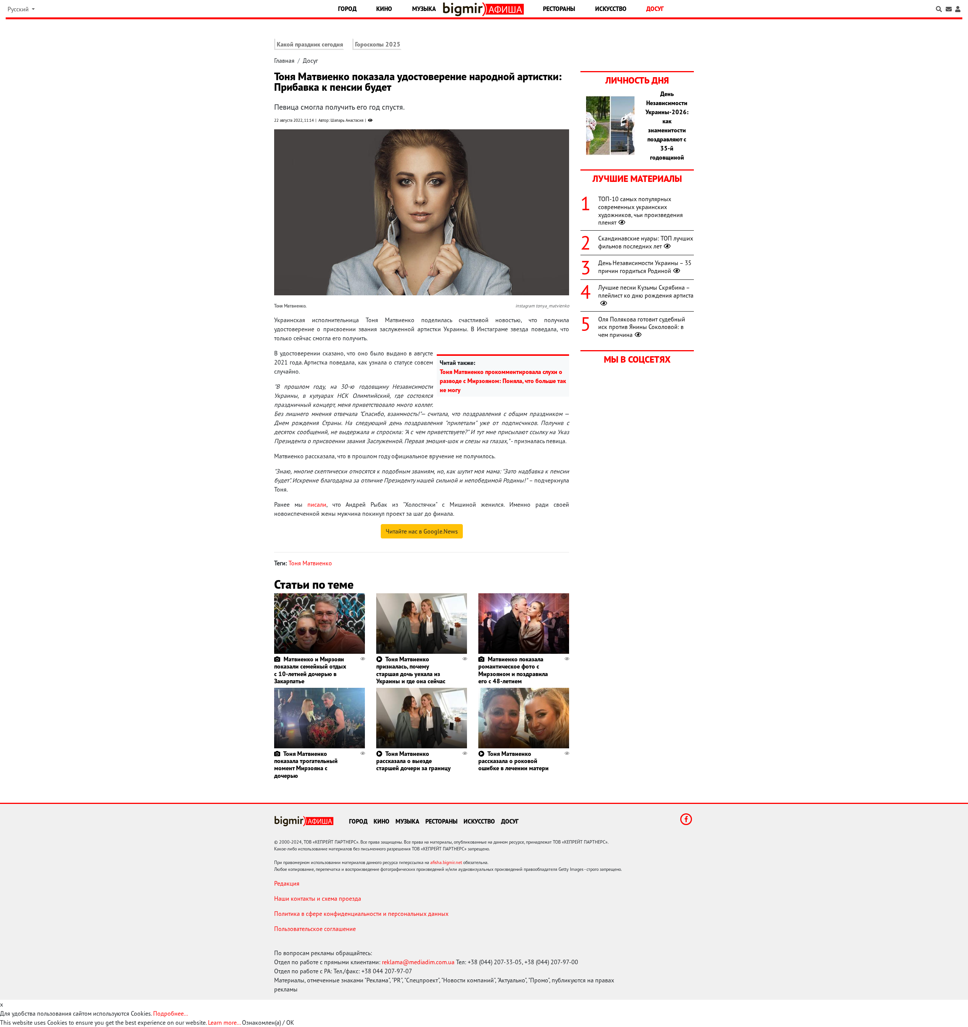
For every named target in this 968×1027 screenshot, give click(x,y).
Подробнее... (170, 1013)
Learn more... (224, 1022)
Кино (384, 8)
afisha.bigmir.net (446, 862)
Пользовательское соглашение (315, 928)
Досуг (655, 8)
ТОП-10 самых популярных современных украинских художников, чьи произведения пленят (640, 210)
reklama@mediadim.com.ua (418, 962)
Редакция (286, 883)
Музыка (424, 8)
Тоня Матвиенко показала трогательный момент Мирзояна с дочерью (306, 764)
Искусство (611, 8)
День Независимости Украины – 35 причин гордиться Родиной (645, 267)
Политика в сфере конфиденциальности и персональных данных (361, 913)
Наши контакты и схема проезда (317, 898)
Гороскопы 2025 (377, 44)
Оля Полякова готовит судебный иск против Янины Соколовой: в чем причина (641, 327)
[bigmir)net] (464, 9)
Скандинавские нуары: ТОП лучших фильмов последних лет (645, 242)
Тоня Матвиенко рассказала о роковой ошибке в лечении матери (513, 761)
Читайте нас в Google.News (422, 531)
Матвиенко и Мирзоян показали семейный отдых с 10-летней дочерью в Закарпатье (310, 670)
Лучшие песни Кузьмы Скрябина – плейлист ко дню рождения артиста (645, 291)
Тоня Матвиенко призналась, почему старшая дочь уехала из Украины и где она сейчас (410, 670)
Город (347, 8)
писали (316, 504)
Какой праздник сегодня (310, 44)
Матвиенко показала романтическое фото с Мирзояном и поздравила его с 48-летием (513, 670)
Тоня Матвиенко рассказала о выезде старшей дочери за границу (413, 761)
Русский (19, 9)
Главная (284, 60)
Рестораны (559, 8)
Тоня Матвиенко (310, 563)
